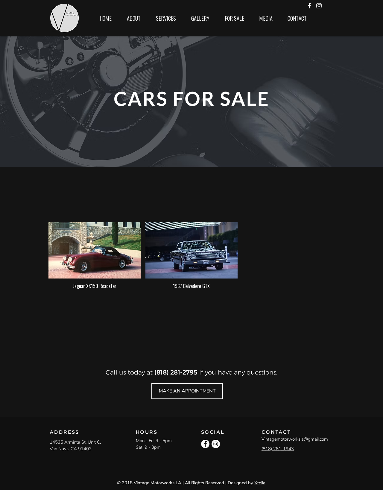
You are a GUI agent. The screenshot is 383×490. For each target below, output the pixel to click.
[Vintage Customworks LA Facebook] (309, 5)
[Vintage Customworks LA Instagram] (319, 5)
